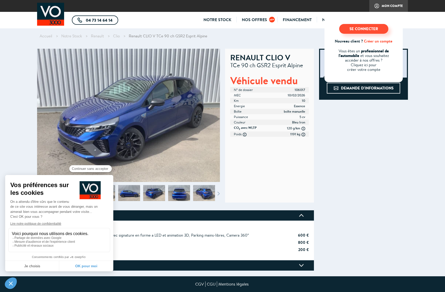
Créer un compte (378, 41)
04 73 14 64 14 (101, 21)
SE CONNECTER (363, 28)
